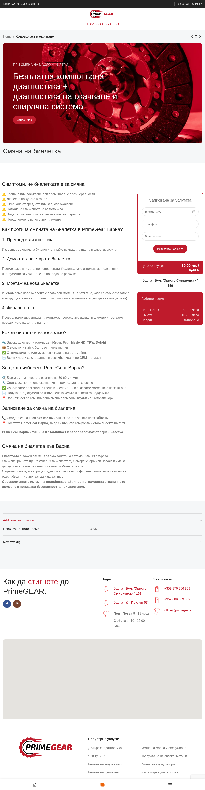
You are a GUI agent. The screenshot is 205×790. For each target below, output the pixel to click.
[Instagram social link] (17, 604)
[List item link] (113, 748)
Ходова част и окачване (35, 36)
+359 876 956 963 (177, 588)
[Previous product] (192, 37)
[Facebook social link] (7, 604)
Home (7, 36)
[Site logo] (102, 13)
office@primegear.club (180, 610)
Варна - (131, 602)
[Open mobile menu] (5, 14)
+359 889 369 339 (102, 24)
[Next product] (200, 37)
